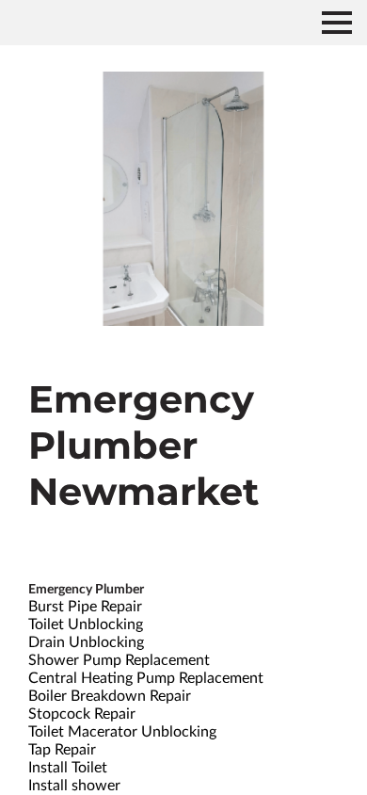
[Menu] (337, 22)
